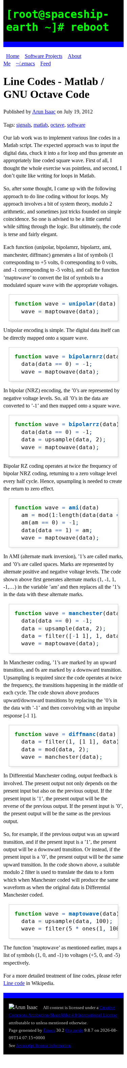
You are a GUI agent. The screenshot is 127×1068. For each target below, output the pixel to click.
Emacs (49, 1030)
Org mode (74, 1030)
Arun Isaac (44, 111)
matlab (41, 125)
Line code (14, 983)
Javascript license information (43, 1045)
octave (57, 125)
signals (23, 125)
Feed (45, 63)
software (76, 125)
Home (12, 56)
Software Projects (43, 56)
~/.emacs (25, 63)
